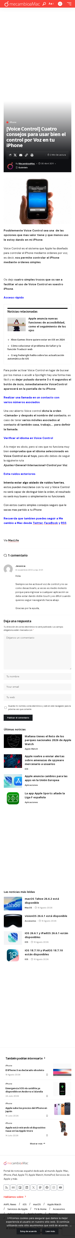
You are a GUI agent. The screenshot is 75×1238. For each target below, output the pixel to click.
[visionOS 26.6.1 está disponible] (13, 921)
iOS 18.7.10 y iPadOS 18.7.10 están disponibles (44, 952)
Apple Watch (31, 749)
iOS (26, 769)
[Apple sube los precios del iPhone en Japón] (62, 1108)
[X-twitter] (33, 1187)
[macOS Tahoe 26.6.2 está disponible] (13, 903)
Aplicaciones (31, 785)
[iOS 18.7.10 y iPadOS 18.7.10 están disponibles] (13, 955)
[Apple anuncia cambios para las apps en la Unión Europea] (13, 781)
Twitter (38, 523)
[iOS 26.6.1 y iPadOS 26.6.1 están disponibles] (13, 938)
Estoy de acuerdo (28, 1231)
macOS (28, 907)
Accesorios (30, 921)
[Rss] (6, 1187)
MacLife (13, 540)
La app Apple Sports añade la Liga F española (45, 795)
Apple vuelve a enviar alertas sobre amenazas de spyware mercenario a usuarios (44, 760)
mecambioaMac (27, 163)
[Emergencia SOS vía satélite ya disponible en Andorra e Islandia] (62, 1089)
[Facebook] (47, 1187)
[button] (44, 4)
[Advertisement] (37, 46)
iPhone (13, 122)
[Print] (32, 155)
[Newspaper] (13, 1187)
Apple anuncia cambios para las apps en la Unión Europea (46, 778)
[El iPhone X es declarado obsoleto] (62, 1071)
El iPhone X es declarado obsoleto (24, 1070)
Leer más (50, 1231)
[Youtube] (60, 1187)
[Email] (20, 155)
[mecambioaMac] (22, 4)
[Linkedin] (27, 1187)
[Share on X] (15, 155)
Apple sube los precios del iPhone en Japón (26, 1109)
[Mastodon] (40, 1187)
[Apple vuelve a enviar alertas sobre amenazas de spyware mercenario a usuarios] (13, 761)
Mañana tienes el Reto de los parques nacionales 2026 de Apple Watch (48, 740)
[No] (70, 1226)
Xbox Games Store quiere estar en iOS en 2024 (37, 339)
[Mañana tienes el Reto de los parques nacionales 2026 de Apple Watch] (13, 741)
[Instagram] (54, 1187)
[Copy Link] (26, 155)
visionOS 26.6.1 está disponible (46, 916)
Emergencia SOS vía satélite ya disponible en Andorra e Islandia (24, 1090)
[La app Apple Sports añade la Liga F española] (13, 798)
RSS (63, 523)
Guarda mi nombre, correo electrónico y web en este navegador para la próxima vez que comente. (39, 707)
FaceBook (51, 523)
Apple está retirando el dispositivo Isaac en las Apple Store (25, 1129)
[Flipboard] (20, 1187)
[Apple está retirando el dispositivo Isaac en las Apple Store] (62, 1128)
